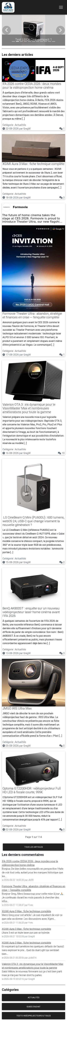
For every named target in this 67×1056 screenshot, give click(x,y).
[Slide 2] (17, 41)
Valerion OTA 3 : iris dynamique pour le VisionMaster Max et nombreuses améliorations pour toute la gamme (28, 408)
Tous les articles (33, 847)
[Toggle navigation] (61, 7)
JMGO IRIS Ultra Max (17, 708)
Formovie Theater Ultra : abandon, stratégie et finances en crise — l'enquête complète (32, 315)
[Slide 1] (13, 41)
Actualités (33, 997)
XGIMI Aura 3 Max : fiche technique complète (33, 164)
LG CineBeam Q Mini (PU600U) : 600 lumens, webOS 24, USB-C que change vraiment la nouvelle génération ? (33, 521)
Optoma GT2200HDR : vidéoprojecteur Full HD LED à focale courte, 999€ (31, 790)
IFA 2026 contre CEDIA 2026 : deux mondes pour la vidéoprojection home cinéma (31, 85)
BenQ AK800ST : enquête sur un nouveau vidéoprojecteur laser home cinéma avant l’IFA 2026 (31, 612)
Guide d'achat (34, 1006)
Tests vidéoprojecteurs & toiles (33, 1015)
